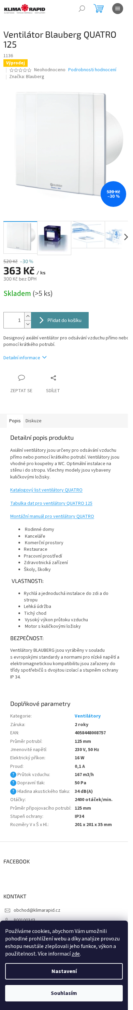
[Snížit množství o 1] (27, 324)
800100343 (24, 920)
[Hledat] (82, 8)
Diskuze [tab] (34, 420)
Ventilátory (88, 716)
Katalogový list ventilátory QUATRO (46, 490)
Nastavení (64, 971)
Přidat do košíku (64, 320)
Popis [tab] (15, 420)
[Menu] (117, 8)
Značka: (26, 76)
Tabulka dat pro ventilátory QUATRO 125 (51, 503)
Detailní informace (21, 357)
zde (76, 954)
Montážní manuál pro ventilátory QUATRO (52, 516)
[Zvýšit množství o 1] (27, 316)
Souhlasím (64, 993)
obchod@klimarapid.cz (37, 910)
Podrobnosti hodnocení (92, 70)
